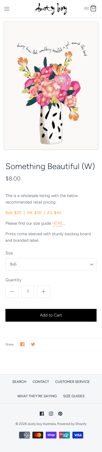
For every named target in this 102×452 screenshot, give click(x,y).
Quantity (13, 279)
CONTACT (41, 382)
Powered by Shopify (71, 424)
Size (9, 253)
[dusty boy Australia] (51, 9)
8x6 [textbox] (13, 264)
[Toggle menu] (7, 8)
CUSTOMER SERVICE (72, 382)
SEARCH (19, 382)
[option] (51, 85)
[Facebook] (42, 414)
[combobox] (51, 264)
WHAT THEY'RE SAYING (37, 396)
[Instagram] (51, 414)
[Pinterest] (60, 414)
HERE (57, 223)
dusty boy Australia (42, 424)
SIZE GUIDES (74, 396)
